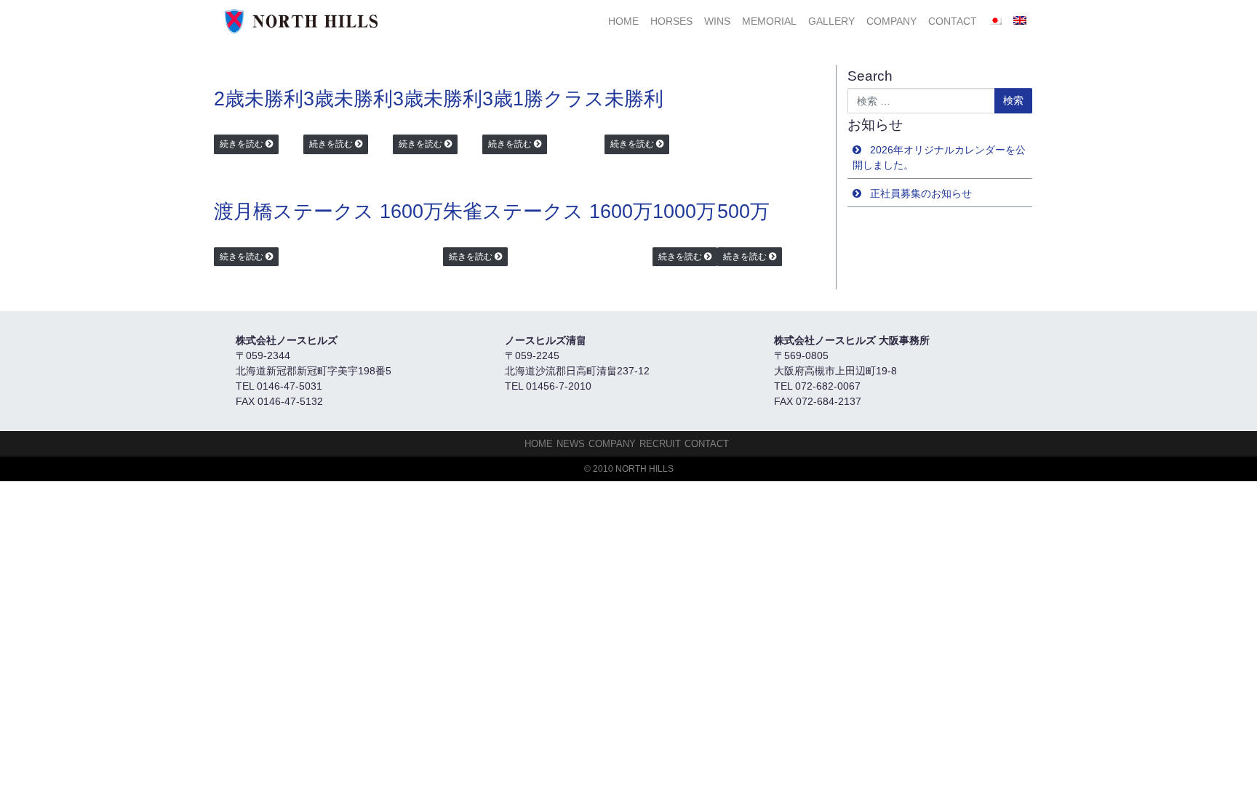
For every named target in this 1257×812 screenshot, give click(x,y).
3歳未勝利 (348, 99)
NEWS (570, 443)
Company (891, 21)
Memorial (769, 21)
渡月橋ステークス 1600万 (328, 211)
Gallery (831, 21)
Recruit (660, 443)
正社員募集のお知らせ (921, 193)
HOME (623, 21)
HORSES (671, 21)
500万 (743, 211)
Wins (717, 21)
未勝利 (633, 99)
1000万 (684, 211)
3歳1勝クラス (543, 99)
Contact (952, 21)
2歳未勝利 (258, 99)
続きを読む (241, 144)
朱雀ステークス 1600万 (548, 211)
